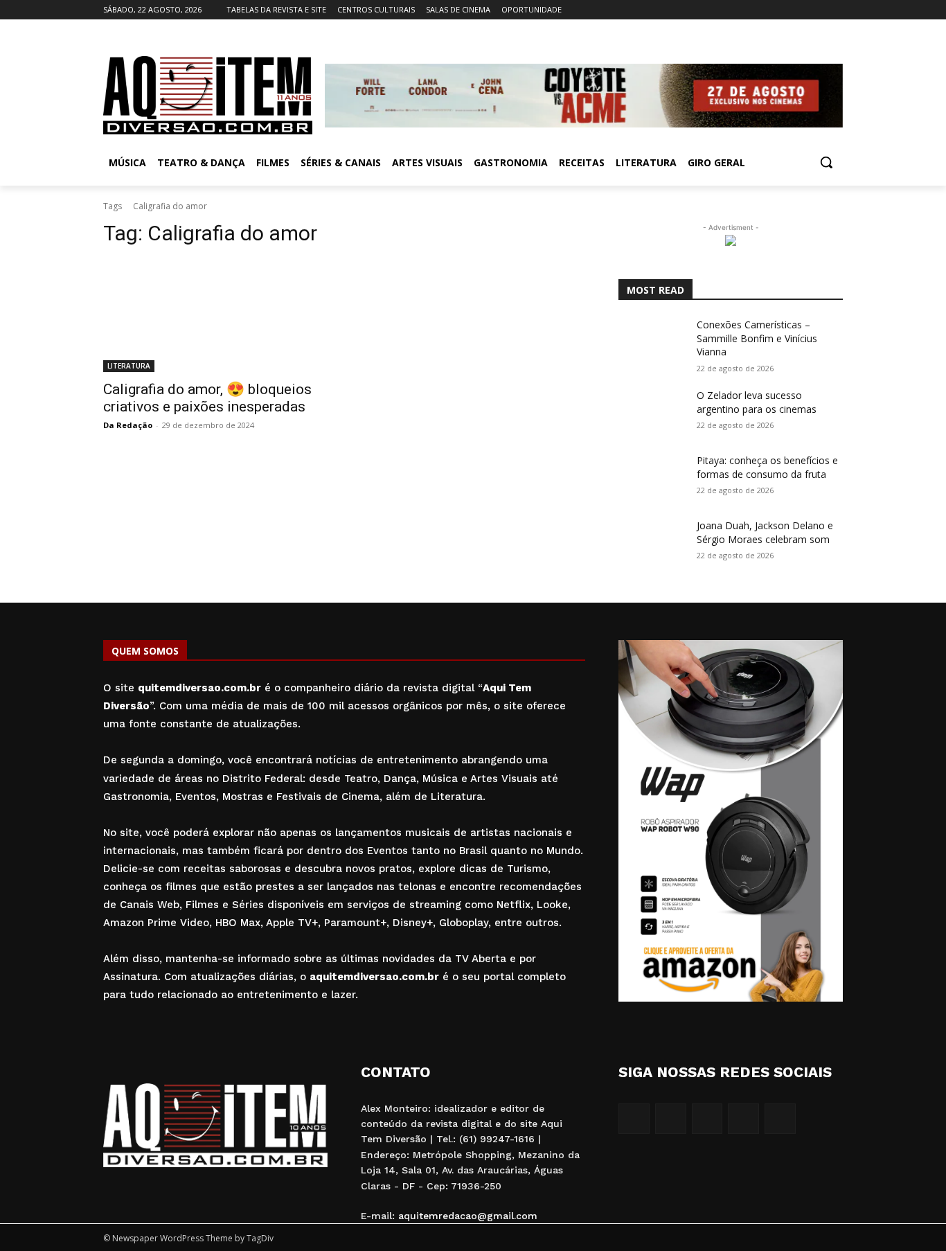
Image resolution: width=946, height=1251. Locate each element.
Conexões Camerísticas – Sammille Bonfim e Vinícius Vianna (757, 338)
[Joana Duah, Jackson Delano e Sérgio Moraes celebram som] (652, 542)
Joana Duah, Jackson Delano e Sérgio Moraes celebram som (765, 532)
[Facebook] (758, 10)
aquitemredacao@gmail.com (467, 1215)
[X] (815, 10)
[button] (826, 162)
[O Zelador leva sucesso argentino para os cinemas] (652, 412)
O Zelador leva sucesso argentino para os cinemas (756, 402)
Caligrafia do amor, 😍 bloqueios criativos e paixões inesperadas (207, 398)
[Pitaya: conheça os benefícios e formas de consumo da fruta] (652, 477)
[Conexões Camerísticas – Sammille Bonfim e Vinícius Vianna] (652, 341)
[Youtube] (835, 10)
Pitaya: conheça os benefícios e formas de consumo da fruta (767, 467)
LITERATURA (128, 366)
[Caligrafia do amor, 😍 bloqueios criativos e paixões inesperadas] (215, 316)
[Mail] (797, 10)
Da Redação (127, 425)
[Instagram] (777, 10)
